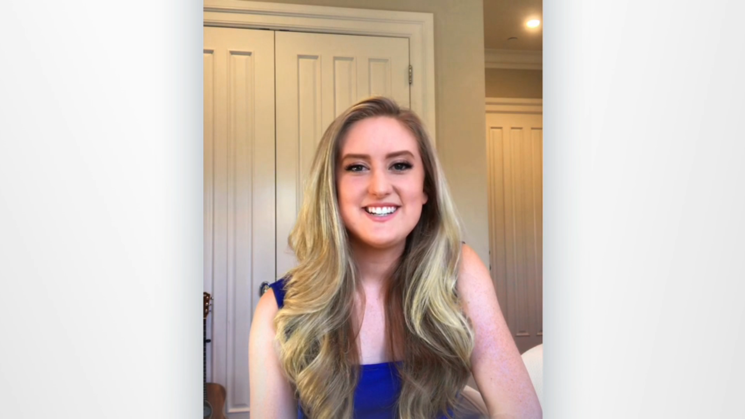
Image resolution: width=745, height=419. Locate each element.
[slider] (384, 413)
